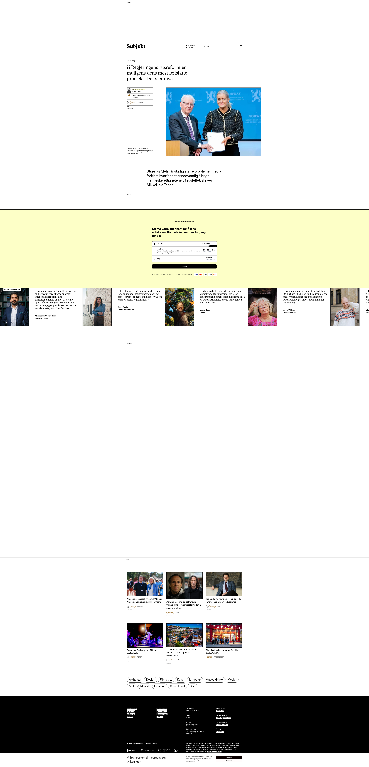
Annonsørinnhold (219, 657)
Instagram (131, 714)
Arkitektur (135, 679)
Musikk (144, 686)
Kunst (180, 679)
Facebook (131, 711)
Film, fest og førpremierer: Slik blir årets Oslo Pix (222, 652)
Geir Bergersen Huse (223, 718)
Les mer (135, 761)
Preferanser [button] (229, 760)
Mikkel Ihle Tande (138, 89)
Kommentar (140, 102)
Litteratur (195, 679)
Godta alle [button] (229, 757)
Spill (192, 686)
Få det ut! (135, 97)
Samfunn (133, 102)
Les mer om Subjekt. (214, 751)
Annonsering (162, 711)
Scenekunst (170, 612)
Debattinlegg (162, 714)
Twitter (130, 717)
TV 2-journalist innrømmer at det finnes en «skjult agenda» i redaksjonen (182, 653)
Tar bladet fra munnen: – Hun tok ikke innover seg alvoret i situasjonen (223, 600)
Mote (132, 686)
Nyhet (177, 612)
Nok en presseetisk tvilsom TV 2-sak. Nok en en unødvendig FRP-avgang (144, 600)
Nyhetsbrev (132, 709)
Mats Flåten (220, 732)
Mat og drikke (214, 679)
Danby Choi (220, 711)
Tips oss (160, 717)
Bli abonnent (162, 709)
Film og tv (209, 657)
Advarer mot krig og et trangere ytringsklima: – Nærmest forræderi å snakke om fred (183, 605)
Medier (133, 606)
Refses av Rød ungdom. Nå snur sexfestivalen (142, 652)
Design (150, 679)
